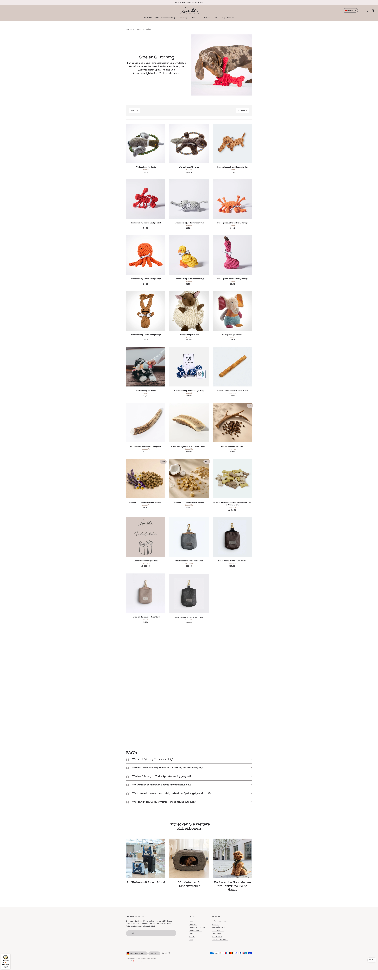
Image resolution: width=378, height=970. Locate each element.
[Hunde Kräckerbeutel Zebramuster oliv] (232, 648)
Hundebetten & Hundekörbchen (188, 884)
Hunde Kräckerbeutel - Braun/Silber (232, 617)
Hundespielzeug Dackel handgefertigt (232, 167)
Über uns (230, 18)
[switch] (6, 967)
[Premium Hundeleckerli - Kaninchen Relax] (145, 478)
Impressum (216, 933)
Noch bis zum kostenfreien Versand (189, 2)
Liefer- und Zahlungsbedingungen (225, 921)
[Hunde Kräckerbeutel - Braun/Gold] (232, 537)
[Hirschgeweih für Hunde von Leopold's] (145, 422)
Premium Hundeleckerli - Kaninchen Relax (145, 502)
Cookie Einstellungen (220, 939)
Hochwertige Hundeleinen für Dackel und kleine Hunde (232, 886)
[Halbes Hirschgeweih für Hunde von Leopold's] (189, 422)
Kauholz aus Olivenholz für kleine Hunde (232, 390)
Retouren (215, 924)
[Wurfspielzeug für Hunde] (145, 143)
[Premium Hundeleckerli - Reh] (232, 422)
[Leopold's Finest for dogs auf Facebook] (163, 953)
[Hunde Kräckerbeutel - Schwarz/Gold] (189, 593)
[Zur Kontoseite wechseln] (360, 10)
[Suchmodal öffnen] (366, 10)
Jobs (191, 939)
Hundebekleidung (168, 18)
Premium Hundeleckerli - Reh (232, 446)
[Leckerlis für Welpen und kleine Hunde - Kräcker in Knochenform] (232, 478)
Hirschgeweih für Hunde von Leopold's (145, 446)
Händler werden (195, 930)
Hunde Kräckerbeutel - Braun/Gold (232, 561)
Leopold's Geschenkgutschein (146, 561)
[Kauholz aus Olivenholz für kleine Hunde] (232, 366)
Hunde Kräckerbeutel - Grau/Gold (189, 561)
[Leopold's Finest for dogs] (189, 10)
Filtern (133, 110)
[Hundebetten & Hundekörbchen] (189, 858)
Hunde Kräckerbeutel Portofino (189, 672)
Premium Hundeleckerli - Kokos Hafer (189, 502)
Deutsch (153, 953)
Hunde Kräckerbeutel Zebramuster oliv (232, 672)
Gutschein (193, 924)
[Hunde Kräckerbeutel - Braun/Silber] (232, 593)
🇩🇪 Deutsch (349, 10)
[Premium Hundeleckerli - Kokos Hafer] (189, 478)
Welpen (206, 18)
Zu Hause (195, 18)
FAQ (191, 933)
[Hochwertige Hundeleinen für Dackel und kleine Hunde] (232, 858)
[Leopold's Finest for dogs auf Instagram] (169, 953)
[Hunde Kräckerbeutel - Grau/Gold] (189, 537)
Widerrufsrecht (218, 930)
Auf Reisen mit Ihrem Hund (145, 882)
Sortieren (241, 110)
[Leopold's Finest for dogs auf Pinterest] (166, 953)
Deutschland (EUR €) (136, 953)
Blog (223, 18)
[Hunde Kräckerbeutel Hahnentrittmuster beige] (145, 704)
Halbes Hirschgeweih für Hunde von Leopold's (189, 446)
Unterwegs (183, 18)
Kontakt (192, 936)
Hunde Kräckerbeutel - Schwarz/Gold (189, 617)
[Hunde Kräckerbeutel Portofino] (189, 648)
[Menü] (375, 962)
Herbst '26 (148, 18)
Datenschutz (217, 936)
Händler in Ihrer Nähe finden (200, 927)
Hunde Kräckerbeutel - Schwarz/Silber (145, 672)
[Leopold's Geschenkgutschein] (145, 537)
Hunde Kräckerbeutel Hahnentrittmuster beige (145, 728)
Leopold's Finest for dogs (148, 958)
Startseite (130, 29)
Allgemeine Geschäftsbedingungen (226, 927)
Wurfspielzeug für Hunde (146, 167)
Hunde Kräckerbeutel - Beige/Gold (146, 617)
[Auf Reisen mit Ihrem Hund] (145, 858)
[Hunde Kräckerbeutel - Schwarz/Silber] (145, 648)
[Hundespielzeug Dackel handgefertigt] (232, 143)
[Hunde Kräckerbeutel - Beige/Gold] (145, 593)
